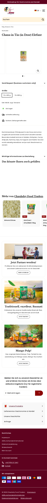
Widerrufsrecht (7, 447)
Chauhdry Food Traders (28, 196)
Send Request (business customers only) (19, 83)
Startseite (5, 31)
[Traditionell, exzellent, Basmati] (23, 292)
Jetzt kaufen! (23, 316)
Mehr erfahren (23, 272)
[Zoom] (38, 71)
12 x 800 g (18, 95)
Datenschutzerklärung (9, 444)
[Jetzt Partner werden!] (23, 251)
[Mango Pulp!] (23, 336)
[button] (38, 10)
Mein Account (6, 451)
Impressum (6, 438)
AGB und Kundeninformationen (13, 441)
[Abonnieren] (39, 393)
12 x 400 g (6, 95)
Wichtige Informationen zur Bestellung (18, 156)
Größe (4, 91)
